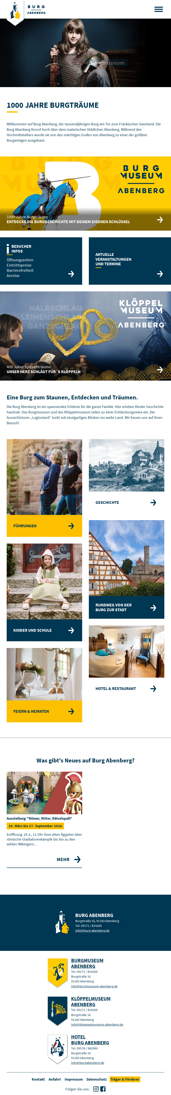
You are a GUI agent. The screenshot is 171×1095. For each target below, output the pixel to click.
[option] (85, 53)
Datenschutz (97, 1079)
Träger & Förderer (125, 1079)
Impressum (74, 1079)
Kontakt (38, 1079)
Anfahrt (55, 1079)
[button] (158, 9)
